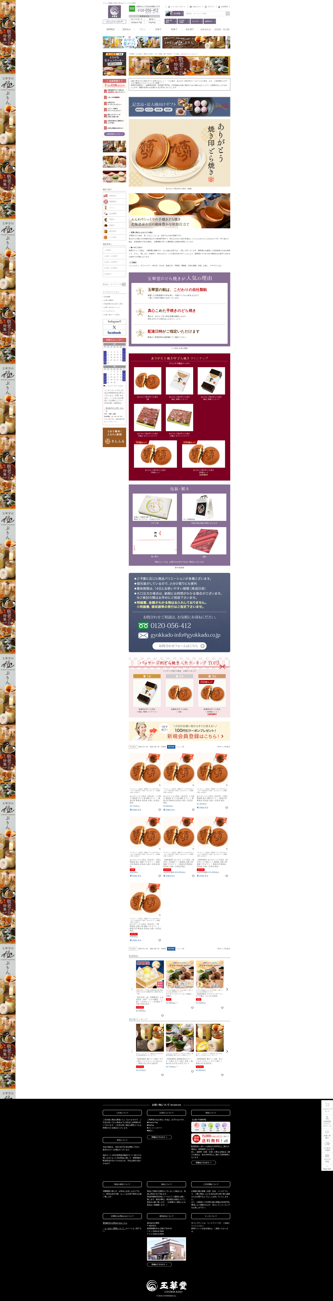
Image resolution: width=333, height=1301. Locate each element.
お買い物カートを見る (112, 315)
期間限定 (111, 29)
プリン (142, 29)
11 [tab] (173, 50)
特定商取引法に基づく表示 (113, 304)
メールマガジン (109, 311)
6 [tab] (164, 50)
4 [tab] (160, 50)
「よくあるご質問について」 (114, 1228)
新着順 (163, 747)
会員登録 (224, 7)
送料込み (126, 29)
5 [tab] (162, 50)
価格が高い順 (154, 747)
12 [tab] (174, 50)
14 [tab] (178, 50)
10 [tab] (171, 50)
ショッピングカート (178, 7)
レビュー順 (180, 747)
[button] (132, 989)
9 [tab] (169, 50)
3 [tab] (158, 50)
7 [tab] (165, 50)
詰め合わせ (206, 29)
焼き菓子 (190, 29)
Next (227, 42)
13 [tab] (176, 50)
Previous (105, 42)
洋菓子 (158, 29)
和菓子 (174, 29)
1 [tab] (154, 50)
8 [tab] (167, 50)
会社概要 (107, 297)
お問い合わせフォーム (112, 307)
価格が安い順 (143, 747)
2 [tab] (156, 50)
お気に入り (197, 7)
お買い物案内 (108, 300)
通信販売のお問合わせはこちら (115, 1223)
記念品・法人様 (222, 29)
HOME (131, 54)
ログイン (211, 7)
